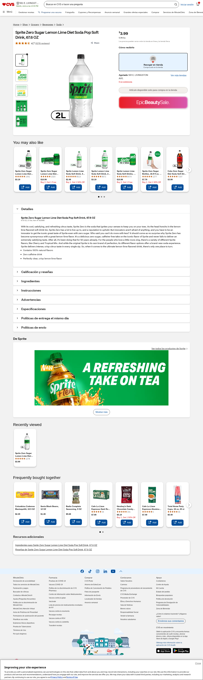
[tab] (21, 60)
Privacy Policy (57, 677)
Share (96, 42)
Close (198, 663)
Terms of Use (72, 677)
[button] (178, 75)
